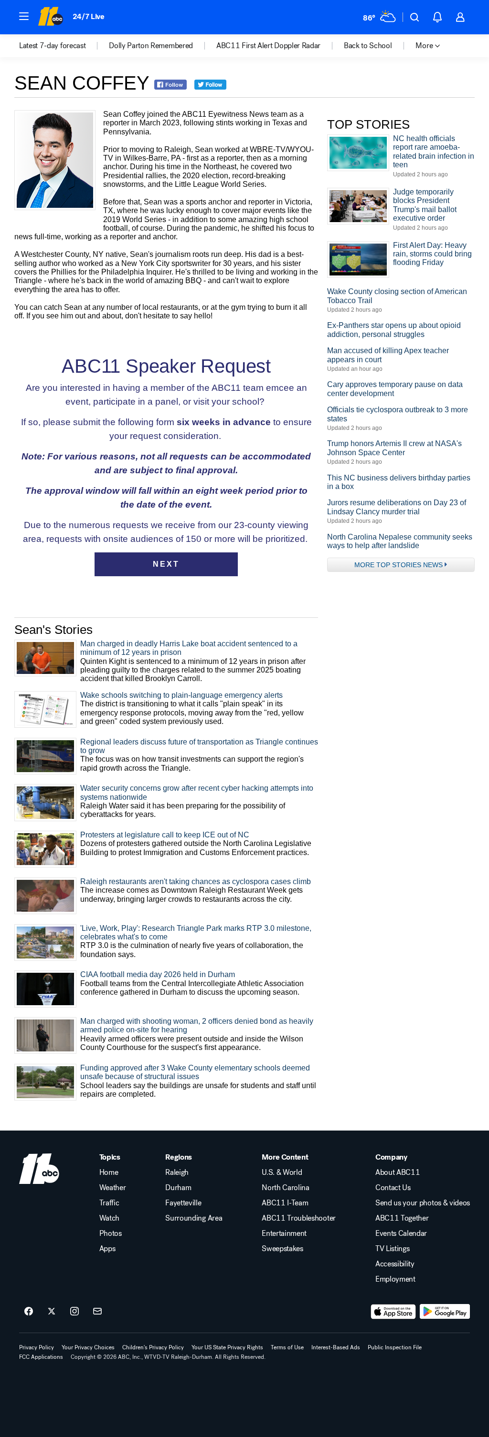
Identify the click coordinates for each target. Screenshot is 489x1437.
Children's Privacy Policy (153, 1347)
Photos (110, 1233)
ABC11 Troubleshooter (299, 1218)
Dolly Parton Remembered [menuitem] (151, 45)
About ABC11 (397, 1172)
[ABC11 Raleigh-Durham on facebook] (28, 1311)
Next (166, 564)
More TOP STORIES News (398, 565)
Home (108, 1172)
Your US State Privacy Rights (227, 1347)
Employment (395, 1279)
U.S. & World (282, 1172)
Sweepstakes (282, 1249)
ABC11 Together (402, 1218)
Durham (178, 1188)
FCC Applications (41, 1357)
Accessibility (395, 1264)
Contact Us (393, 1188)
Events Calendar (401, 1233)
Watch (109, 1218)
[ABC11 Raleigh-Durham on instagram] (74, 1311)
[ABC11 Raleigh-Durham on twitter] (51, 1311)
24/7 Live (89, 16)
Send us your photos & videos (422, 1203)
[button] (24, 16)
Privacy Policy (36, 1347)
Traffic (109, 1203)
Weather (112, 1188)
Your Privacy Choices (88, 1347)
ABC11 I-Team (285, 1203)
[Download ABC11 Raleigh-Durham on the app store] (393, 1311)
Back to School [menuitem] (368, 45)
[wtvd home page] (39, 1168)
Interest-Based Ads (335, 1347)
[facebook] (174, 86)
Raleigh (177, 1172)
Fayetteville (183, 1203)
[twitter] (214, 86)
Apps (107, 1249)
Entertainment (284, 1233)
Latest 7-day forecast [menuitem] (52, 45)
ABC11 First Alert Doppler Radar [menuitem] (268, 45)
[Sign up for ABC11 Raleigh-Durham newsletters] (97, 1311)
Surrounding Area (193, 1218)
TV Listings (392, 1249)
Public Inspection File (395, 1347)
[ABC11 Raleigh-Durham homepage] (50, 17)
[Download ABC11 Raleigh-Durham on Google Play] (445, 1311)
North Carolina (285, 1188)
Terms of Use (287, 1347)
